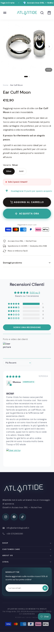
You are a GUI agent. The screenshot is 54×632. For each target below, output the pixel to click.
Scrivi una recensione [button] (27, 327)
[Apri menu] (5, 12)
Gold (21, 171)
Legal (5, 562)
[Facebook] (14, 517)
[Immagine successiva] (49, 47)
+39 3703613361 (15, 533)
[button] (14, 304)
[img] (13, 376)
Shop (5, 543)
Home (5, 85)
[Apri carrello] (49, 12)
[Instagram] (5, 517)
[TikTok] (22, 517)
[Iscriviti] (45, 588)
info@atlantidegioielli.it (18, 527)
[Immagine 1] (26, 76)
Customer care (11, 549)
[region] (27, 50)
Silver (9, 171)
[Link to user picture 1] (13, 455)
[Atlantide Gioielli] (27, 12)
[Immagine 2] (29, 76)
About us (7, 555)
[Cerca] (42, 12)
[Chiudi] (50, 3)
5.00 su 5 (35, 292)
